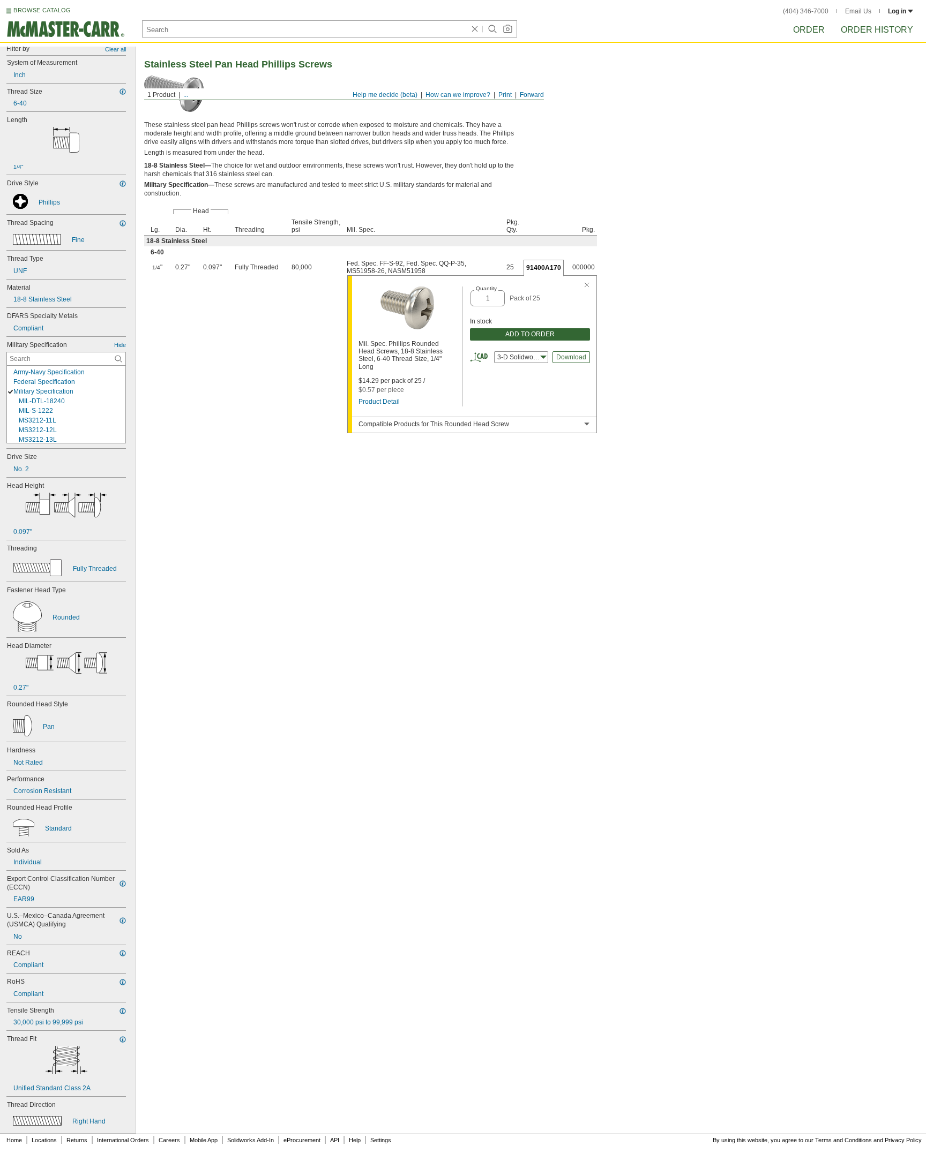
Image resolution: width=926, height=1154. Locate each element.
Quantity (486, 288)
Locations (44, 1140)
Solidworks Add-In (250, 1140)
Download (571, 357)
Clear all (115, 49)
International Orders (123, 1140)
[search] (118, 358)
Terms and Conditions (843, 1140)
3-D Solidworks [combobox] (519, 357)
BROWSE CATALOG (42, 10)
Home (14, 1140)
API (334, 1140)
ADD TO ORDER (530, 334)
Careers (169, 1140)
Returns (76, 1140)
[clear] (475, 29)
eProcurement (301, 1140)
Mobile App (204, 1140)
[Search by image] (507, 29)
